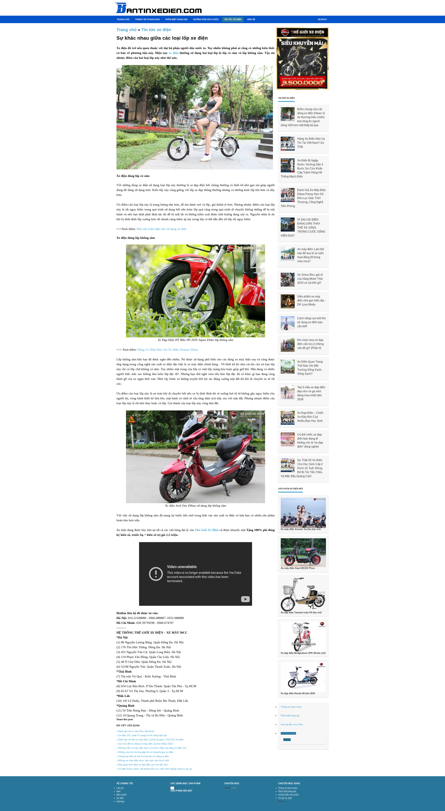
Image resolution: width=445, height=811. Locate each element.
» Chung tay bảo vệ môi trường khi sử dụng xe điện (142, 756)
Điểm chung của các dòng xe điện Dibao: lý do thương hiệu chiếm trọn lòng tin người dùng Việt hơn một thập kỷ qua (303, 117)
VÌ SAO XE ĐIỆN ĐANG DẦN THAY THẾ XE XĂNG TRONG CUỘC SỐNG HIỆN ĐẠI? (303, 227)
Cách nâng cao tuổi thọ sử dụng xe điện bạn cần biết (311, 322)
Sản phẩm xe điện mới (290, 489)
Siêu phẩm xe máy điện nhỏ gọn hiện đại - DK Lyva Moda (311, 300)
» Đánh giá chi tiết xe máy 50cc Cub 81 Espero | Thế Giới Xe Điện (150, 739)
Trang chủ (123, 19)
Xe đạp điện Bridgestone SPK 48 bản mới (303, 653)
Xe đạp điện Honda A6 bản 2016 (298, 693)
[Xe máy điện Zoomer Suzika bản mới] (303, 512)
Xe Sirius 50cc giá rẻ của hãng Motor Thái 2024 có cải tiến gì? (310, 278)
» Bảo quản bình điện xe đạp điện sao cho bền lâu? (142, 764)
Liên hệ (251, 19)
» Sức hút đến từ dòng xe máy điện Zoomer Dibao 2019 (144, 743)
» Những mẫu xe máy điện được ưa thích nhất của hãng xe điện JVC (151, 748)
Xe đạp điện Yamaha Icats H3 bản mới (301, 612)
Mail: (118, 791)
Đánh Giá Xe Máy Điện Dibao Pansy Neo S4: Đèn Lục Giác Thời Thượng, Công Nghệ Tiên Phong (303, 198)
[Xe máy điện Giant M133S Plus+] (303, 552)
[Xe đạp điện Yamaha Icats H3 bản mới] (303, 594)
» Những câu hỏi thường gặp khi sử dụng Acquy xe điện (144, 752)
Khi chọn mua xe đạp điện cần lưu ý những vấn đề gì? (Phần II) (310, 343)
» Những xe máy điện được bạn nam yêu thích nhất (142, 760)
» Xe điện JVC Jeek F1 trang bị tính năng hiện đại (141, 735)
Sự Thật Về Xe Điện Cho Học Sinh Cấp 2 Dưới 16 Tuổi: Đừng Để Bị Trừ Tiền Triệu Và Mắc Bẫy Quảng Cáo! (302, 468)
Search (322, 19)
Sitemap (120, 801)
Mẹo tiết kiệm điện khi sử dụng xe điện (162, 229)
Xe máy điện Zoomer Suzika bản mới (301, 529)
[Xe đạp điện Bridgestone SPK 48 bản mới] (303, 636)
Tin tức (227, 788)
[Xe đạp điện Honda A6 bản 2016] (303, 677)
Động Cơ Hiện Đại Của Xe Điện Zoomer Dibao (167, 349)
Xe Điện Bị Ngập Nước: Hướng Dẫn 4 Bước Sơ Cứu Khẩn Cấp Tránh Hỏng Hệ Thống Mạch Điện (302, 168)
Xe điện (120, 798)
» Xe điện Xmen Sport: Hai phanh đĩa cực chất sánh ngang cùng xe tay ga (154, 769)
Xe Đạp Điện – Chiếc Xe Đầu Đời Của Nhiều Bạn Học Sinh (310, 416)
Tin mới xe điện (286, 98)
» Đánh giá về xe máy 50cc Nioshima (135, 731)
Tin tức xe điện (156, 29)
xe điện (173, 53)
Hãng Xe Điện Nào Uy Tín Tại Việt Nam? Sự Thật (311, 142)
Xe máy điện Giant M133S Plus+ (298, 568)
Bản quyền (121, 794)
